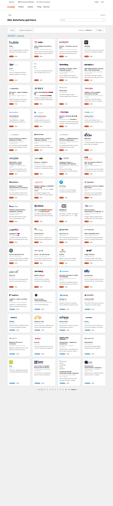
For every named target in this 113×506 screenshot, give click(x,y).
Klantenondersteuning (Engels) (27, 2)
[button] (103, 15)
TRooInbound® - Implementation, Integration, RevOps (93, 366)
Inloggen (97, 2)
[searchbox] (83, 19)
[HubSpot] (11, 7)
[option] (12, 30)
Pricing (39, 7)
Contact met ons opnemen (44, 2)
